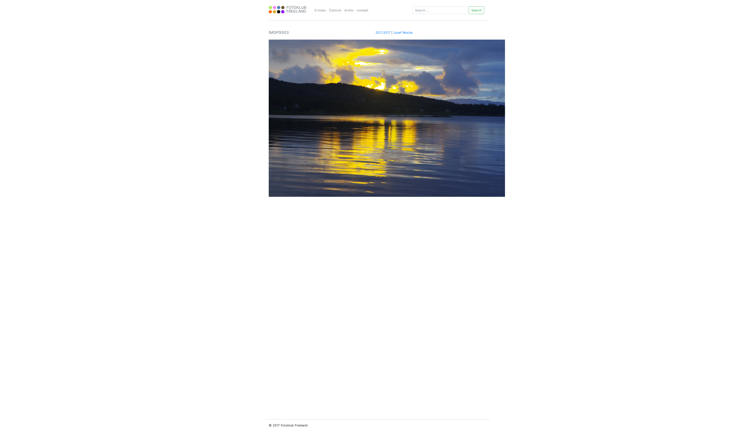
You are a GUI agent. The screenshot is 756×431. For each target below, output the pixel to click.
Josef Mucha (402, 32)
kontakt (362, 10)
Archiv (349, 10)
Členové (335, 10)
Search (476, 10)
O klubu (320, 10)
